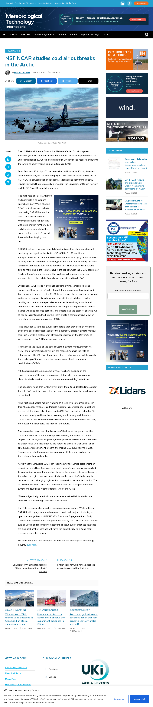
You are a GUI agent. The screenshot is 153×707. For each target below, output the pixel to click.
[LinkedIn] (8, 159)
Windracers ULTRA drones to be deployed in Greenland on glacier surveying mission (19, 619)
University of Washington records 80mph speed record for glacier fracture (30, 568)
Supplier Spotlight (90, 34)
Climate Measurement (15, 610)
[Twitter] (8, 175)
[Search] (146, 34)
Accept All (139, 699)
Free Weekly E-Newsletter (18, 684)
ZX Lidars (127, 408)
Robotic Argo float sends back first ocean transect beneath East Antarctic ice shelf (84, 619)
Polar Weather (13, 51)
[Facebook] (8, 167)
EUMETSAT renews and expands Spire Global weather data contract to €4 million (135, 184)
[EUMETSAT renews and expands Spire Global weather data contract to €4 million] (114, 184)
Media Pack (71, 3)
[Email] (8, 182)
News (13, 34)
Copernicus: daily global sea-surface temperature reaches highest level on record (136, 164)
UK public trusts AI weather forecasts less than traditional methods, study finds (136, 205)
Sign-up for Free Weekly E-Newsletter (21, 3)
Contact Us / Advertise (16, 667)
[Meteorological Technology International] (23, 20)
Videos (73, 34)
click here (31, 544)
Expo (106, 34)
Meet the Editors (45, 3)
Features (25, 34)
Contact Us (59, 3)
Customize (119, 699)
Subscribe (141, 3)
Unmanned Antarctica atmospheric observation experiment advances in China (51, 619)
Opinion (62, 34)
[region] (76, 696)
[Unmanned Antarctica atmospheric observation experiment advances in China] (51, 598)
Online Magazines (43, 34)
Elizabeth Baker (22, 72)
